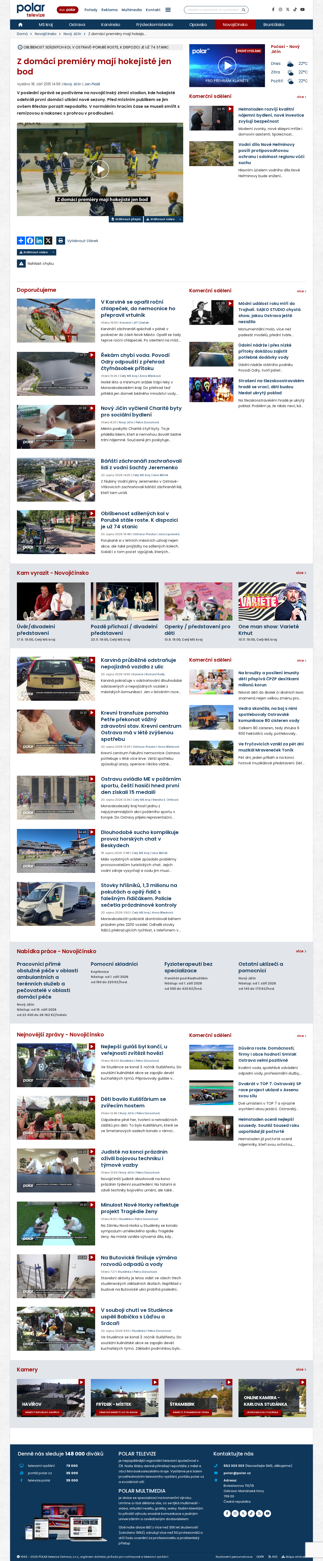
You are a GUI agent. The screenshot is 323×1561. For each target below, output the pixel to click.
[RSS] (259, 1513)
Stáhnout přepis (128, 219)
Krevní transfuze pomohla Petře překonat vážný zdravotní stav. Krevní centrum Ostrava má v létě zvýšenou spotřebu (141, 726)
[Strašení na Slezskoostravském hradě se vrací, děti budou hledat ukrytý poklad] (211, 389)
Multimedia (132, 9)
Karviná (125, 323)
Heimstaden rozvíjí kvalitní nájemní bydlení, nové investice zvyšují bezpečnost (271, 115)
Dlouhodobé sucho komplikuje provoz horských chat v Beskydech (140, 839)
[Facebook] (273, 9)
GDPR (260, 1557)
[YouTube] (302, 9)
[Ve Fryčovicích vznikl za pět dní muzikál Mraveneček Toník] (211, 753)
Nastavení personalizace (234, 1557)
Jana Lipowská (168, 534)
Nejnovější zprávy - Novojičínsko (60, 1034)
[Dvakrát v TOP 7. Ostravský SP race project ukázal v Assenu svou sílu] (211, 1092)
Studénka (126, 1061)
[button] (168, 9)
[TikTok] (295, 9)
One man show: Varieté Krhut (268, 630)
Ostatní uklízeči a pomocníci (260, 967)
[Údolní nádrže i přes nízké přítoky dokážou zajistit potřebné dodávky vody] (211, 354)
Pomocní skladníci (114, 964)
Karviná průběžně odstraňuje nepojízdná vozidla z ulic (138, 663)
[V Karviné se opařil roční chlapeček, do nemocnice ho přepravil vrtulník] (56, 321)
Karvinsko (110, 24)
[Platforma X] (287, 9)
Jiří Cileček (141, 323)
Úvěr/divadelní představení (36, 630)
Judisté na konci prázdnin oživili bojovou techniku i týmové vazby (134, 1158)
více (300, 572)
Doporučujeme (36, 290)
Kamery (27, 1369)
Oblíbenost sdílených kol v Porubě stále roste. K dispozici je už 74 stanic (139, 520)
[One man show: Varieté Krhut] (272, 601)
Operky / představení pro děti (197, 630)
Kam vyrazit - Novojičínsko (53, 573)
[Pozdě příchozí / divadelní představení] (125, 601)
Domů (22, 33)
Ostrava (77, 24)
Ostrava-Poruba (144, 534)
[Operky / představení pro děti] (198, 601)
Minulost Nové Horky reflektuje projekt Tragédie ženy (140, 1208)
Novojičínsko (235, 24)
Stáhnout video (162, 219)
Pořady (91, 9)
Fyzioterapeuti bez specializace (188, 967)
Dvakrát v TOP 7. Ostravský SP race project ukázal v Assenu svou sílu (269, 1090)
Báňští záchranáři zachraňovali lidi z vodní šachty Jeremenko (141, 464)
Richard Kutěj (155, 674)
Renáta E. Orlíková (165, 800)
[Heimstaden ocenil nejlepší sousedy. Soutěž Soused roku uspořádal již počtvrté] (211, 1128)
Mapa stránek (296, 1557)
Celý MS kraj (128, 376)
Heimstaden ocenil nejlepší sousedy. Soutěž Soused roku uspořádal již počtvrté (268, 1125)
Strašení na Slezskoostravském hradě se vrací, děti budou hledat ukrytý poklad (271, 387)
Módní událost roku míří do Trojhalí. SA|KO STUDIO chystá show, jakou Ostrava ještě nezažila (269, 313)
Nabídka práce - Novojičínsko (56, 951)
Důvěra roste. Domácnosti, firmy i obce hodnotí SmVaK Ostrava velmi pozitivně (267, 1054)
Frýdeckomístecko (154, 24)
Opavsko (198, 24)
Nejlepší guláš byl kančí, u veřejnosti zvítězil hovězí (134, 1050)
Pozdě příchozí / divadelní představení (124, 630)
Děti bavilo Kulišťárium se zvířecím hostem (133, 1102)
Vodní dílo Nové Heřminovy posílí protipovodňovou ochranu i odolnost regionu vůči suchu (271, 154)
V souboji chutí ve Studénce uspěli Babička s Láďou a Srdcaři (137, 1317)
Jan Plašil (92, 84)
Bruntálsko (273, 24)
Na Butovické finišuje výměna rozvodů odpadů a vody (139, 1261)
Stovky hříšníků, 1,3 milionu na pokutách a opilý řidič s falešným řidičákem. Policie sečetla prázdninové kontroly (139, 895)
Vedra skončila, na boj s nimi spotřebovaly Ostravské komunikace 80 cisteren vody (269, 714)
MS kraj (46, 24)
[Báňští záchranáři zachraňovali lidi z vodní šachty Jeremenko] (56, 480)
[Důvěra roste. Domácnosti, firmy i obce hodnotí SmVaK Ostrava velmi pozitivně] (211, 1057)
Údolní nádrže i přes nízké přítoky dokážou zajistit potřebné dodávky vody (264, 351)
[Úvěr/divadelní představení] (51, 601)
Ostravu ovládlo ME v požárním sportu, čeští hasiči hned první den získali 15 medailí (141, 785)
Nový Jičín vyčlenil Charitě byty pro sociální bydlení (141, 411)
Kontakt (153, 9)
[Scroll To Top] (314, 1555)
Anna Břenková (150, 376)
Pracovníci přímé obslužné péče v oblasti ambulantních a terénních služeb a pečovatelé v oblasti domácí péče (47, 980)
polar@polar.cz (237, 1473)
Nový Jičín (72, 33)
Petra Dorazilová (147, 422)
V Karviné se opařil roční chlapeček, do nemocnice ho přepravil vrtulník (138, 308)
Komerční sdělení (210, 96)
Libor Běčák (160, 475)
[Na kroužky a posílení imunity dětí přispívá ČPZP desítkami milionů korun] (211, 681)
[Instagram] (280, 9)
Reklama (109, 9)
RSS (275, 1557)
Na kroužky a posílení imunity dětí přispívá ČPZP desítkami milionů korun (268, 679)
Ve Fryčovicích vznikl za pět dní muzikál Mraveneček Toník (271, 747)
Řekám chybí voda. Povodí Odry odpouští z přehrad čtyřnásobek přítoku (135, 362)
